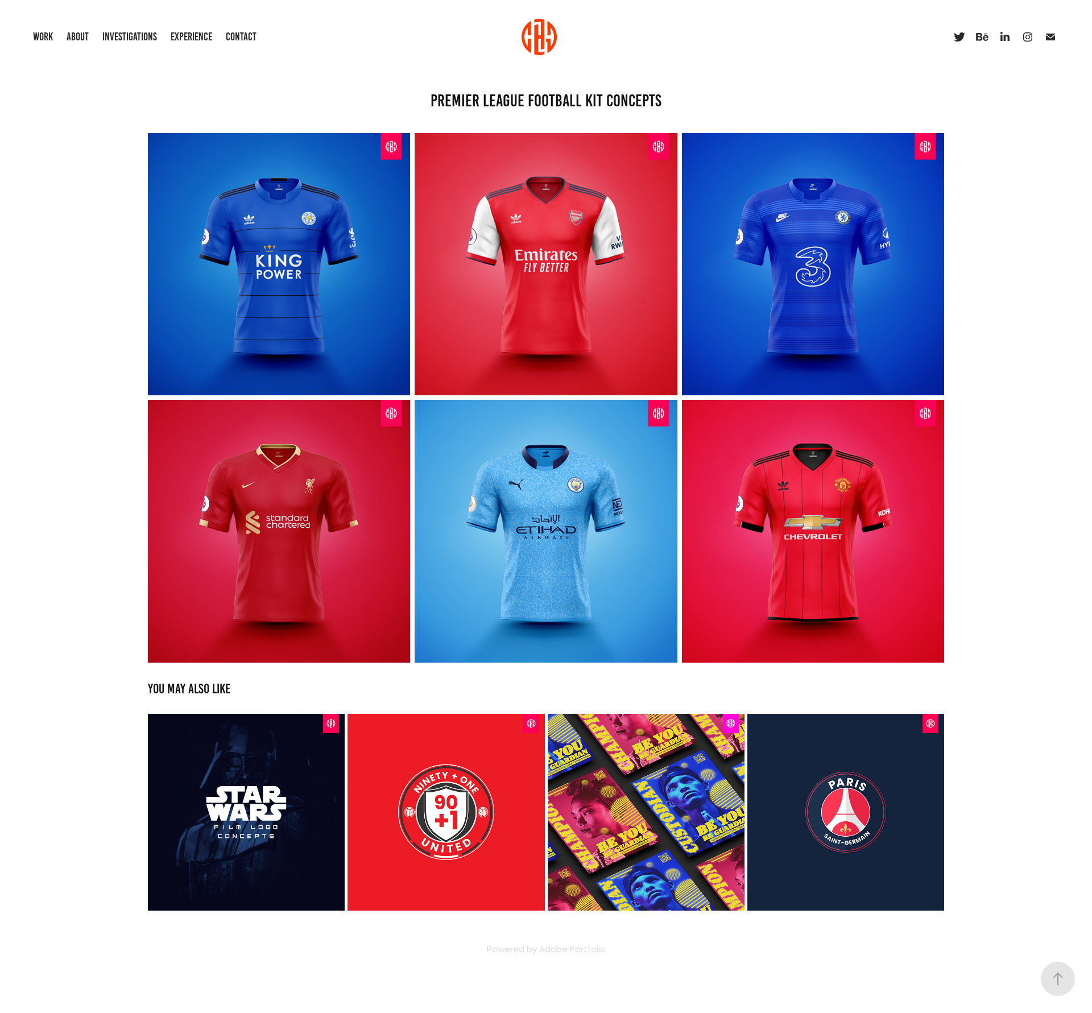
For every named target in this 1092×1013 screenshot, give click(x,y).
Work (43, 37)
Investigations (129, 37)
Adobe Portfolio (572, 950)
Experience (191, 37)
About (78, 37)
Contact (241, 37)
